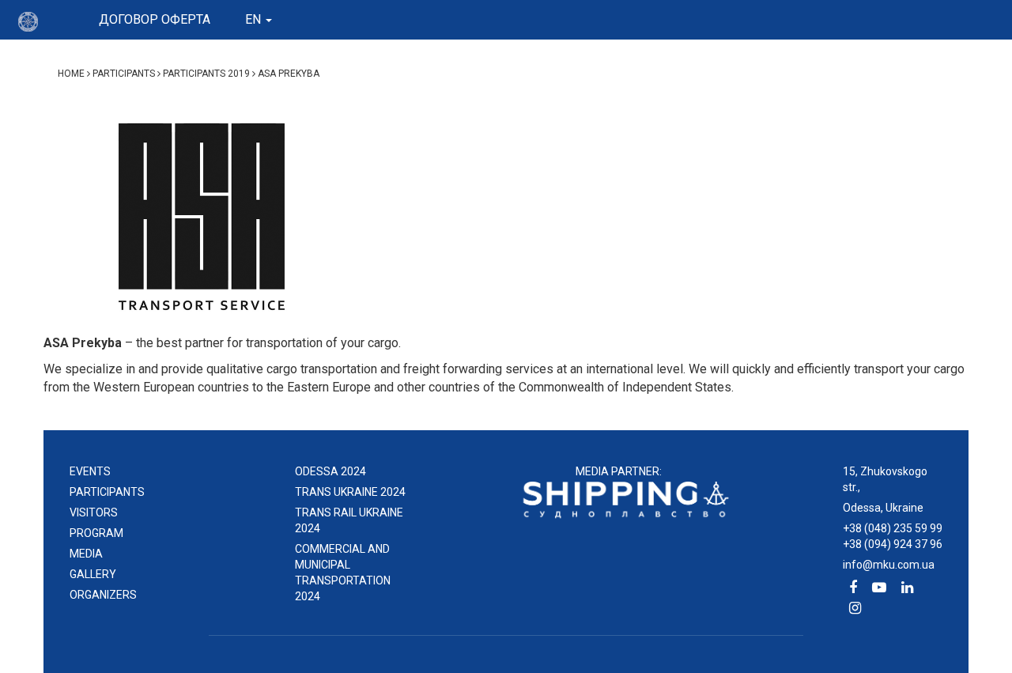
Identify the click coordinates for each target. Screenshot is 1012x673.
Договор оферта (154, 19)
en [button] (254, 19)
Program (96, 533)
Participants (107, 492)
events (90, 471)
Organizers (103, 594)
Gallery (93, 574)
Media (86, 553)
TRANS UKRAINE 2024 (350, 492)
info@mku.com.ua (889, 564)
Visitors (94, 512)
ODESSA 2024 (330, 471)
